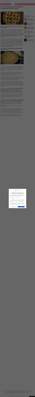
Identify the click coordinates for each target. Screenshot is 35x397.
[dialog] (17, 198)
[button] (17, 198)
